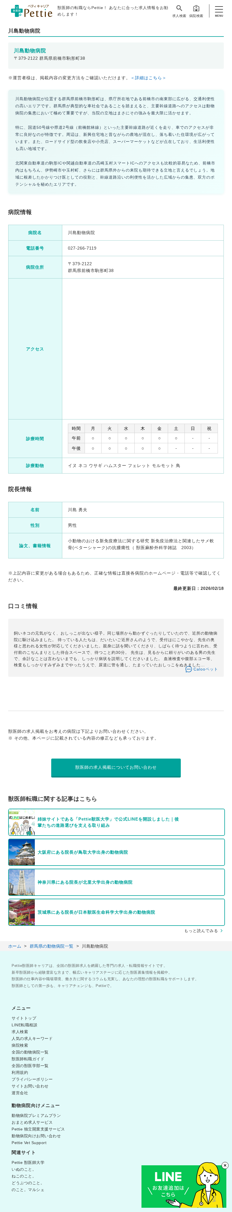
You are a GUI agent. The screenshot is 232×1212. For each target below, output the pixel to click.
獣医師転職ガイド (28, 1059)
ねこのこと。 (24, 1176)
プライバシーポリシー (32, 1079)
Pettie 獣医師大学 (28, 1162)
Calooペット (206, 669)
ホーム (15, 946)
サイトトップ (24, 1018)
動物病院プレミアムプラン (36, 1115)
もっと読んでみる (201, 930)
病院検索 (196, 16)
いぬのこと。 (24, 1169)
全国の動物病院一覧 (30, 1052)
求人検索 (179, 16)
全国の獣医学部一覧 (30, 1065)
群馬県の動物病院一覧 (52, 946)
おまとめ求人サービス (32, 1122)
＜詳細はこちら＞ (148, 77)
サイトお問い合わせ (30, 1086)
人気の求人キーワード (32, 1038)
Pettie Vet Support (29, 1142)
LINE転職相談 (24, 1025)
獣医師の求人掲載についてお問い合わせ (116, 767)
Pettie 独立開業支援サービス (38, 1129)
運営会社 (20, 1093)
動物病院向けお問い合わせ (36, 1136)
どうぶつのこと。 (28, 1183)
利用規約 (20, 1072)
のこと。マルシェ (28, 1189)
